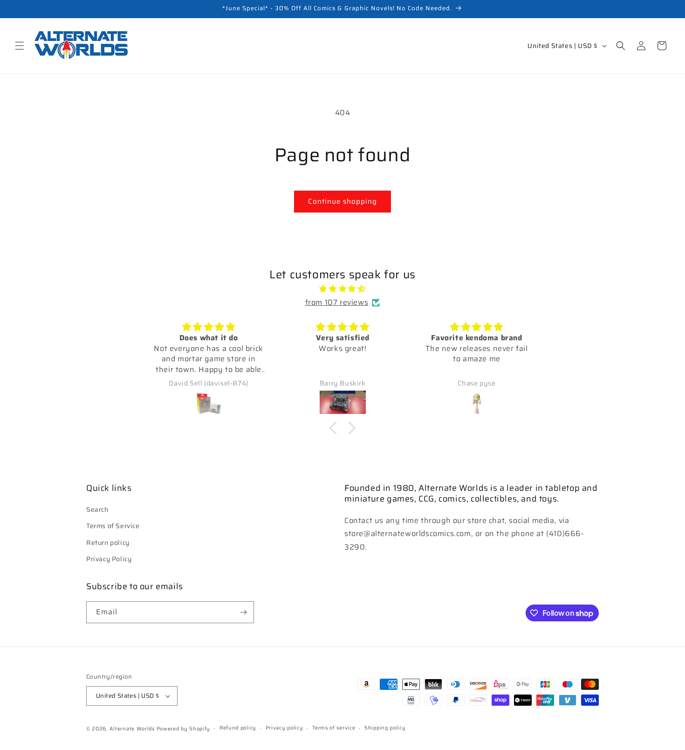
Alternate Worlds (132, 729)
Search (97, 509)
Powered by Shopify (184, 729)
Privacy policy (284, 728)
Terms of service (333, 728)
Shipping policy (385, 728)
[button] (19, 45)
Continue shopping (342, 201)
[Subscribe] (243, 612)
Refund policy (237, 728)
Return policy (108, 542)
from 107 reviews (337, 302)
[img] (342, 289)
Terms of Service (113, 526)
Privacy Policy (108, 559)
